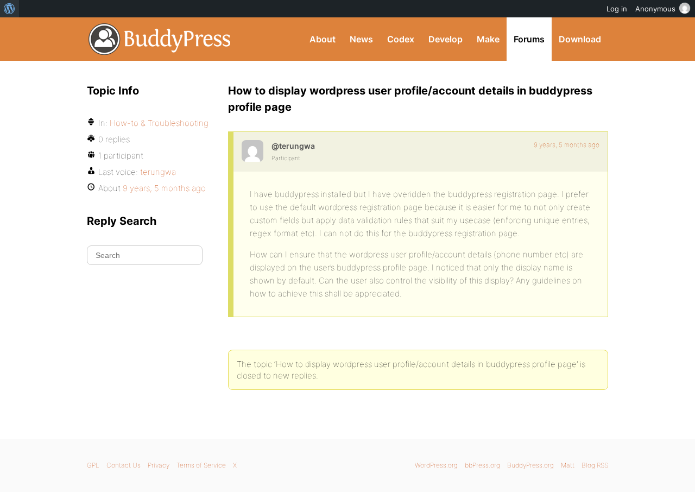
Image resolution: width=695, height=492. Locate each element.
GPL (93, 465)
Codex (400, 39)
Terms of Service (201, 465)
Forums (529, 39)
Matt (567, 465)
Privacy (158, 465)
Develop (445, 39)
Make (488, 39)
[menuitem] (9, 8)
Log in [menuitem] (616, 8)
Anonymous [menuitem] (655, 8)
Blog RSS (595, 465)
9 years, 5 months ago (566, 145)
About (322, 39)
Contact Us (123, 465)
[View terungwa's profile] (252, 151)
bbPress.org (482, 465)
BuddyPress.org (160, 39)
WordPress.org (436, 465)
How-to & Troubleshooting (159, 123)
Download (580, 39)
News (361, 39)
